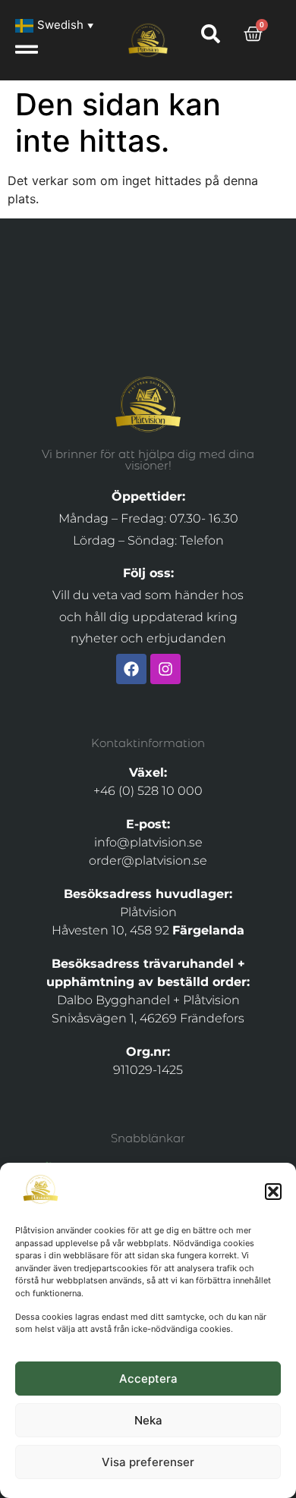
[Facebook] (131, 669)
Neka (148, 1420)
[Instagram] (165, 669)
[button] (273, 1191)
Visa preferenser (148, 1462)
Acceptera (148, 1378)
